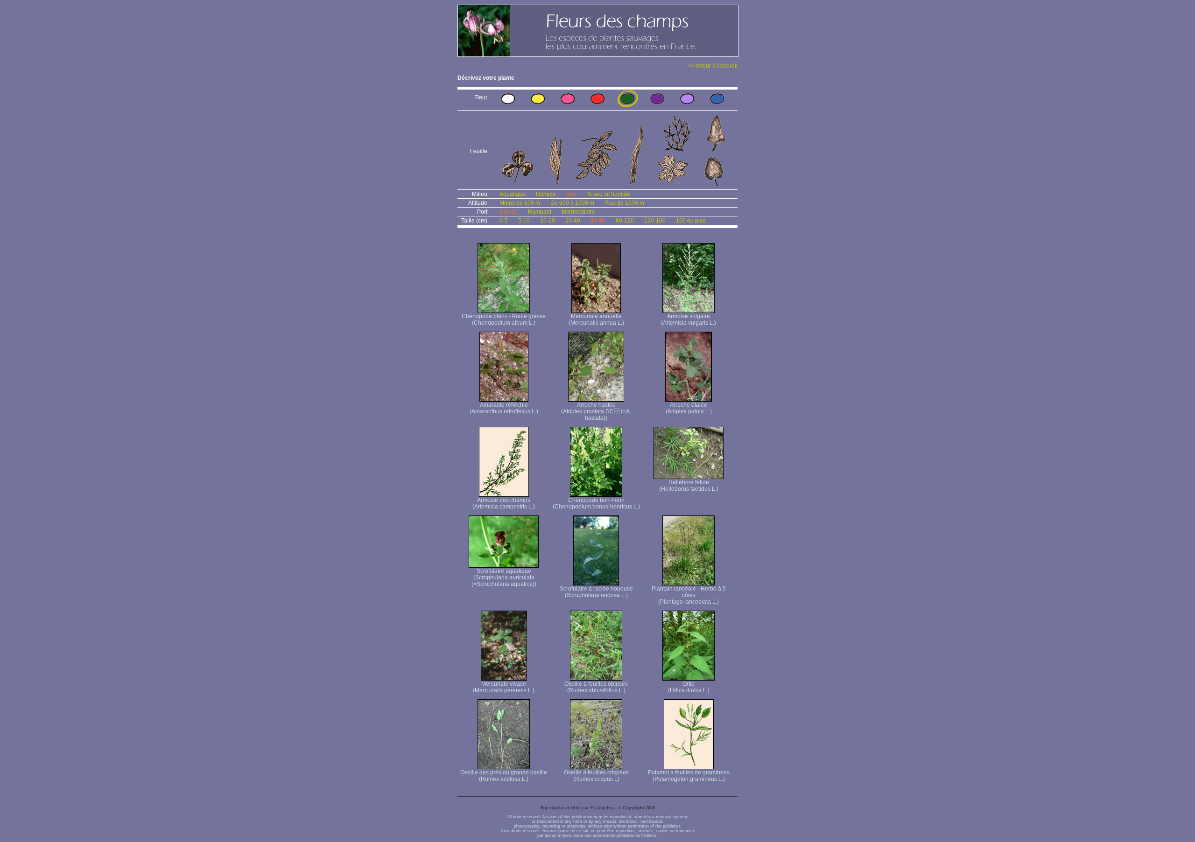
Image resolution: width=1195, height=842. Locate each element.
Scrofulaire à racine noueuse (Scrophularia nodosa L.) (596, 591)
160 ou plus (691, 220)
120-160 (655, 220)
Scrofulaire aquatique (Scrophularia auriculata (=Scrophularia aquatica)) (503, 577)
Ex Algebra (602, 808)
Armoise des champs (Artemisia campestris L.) (503, 503)
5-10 (524, 220)
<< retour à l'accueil (713, 66)
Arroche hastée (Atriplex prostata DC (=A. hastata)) (596, 411)
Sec (571, 194)
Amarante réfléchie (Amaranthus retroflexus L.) (504, 408)
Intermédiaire (578, 212)
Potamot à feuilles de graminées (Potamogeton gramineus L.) (689, 775)
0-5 (503, 220)
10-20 (547, 220)
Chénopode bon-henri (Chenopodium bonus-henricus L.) (596, 503)
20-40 (572, 220)
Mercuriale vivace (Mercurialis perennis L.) (503, 687)
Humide (546, 194)
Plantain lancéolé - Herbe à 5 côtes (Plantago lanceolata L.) (689, 595)
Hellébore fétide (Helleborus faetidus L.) (688, 485)
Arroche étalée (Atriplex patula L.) (689, 408)
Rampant (539, 212)
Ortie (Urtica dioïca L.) (689, 687)
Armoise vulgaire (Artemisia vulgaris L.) (688, 319)
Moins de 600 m (519, 203)
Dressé (508, 212)
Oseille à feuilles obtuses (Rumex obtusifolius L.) (596, 687)
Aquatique (512, 194)
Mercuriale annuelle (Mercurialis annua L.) (596, 319)
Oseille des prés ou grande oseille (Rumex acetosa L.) (503, 775)
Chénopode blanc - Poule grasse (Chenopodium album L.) (504, 319)
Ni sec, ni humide (608, 194)
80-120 (625, 220)
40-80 (597, 220)
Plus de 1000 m (624, 203)
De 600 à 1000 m (572, 203)
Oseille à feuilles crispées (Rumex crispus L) (596, 775)
